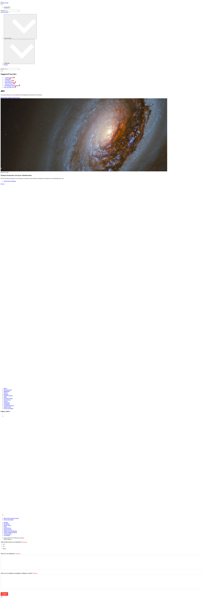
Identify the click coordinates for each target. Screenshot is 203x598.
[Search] (19, 69)
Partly (4, 548)
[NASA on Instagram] (4, 416)
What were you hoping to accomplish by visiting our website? (19, 573)
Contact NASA (16, 97)
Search (2, 10)
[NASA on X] (51, 514)
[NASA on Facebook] (4, 415)
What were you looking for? (10, 553)
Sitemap (10, 97)
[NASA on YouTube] (4, 515)
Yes (4, 544)
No (3, 546)
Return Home (4, 97)
